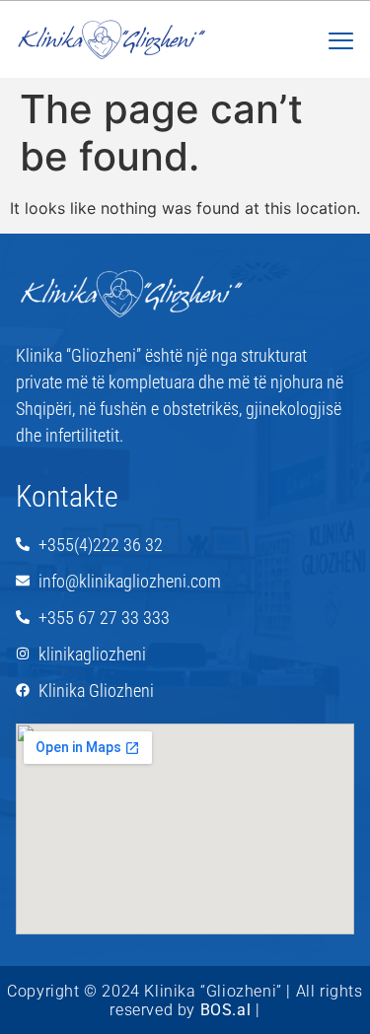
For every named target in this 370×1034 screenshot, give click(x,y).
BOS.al (226, 1009)
